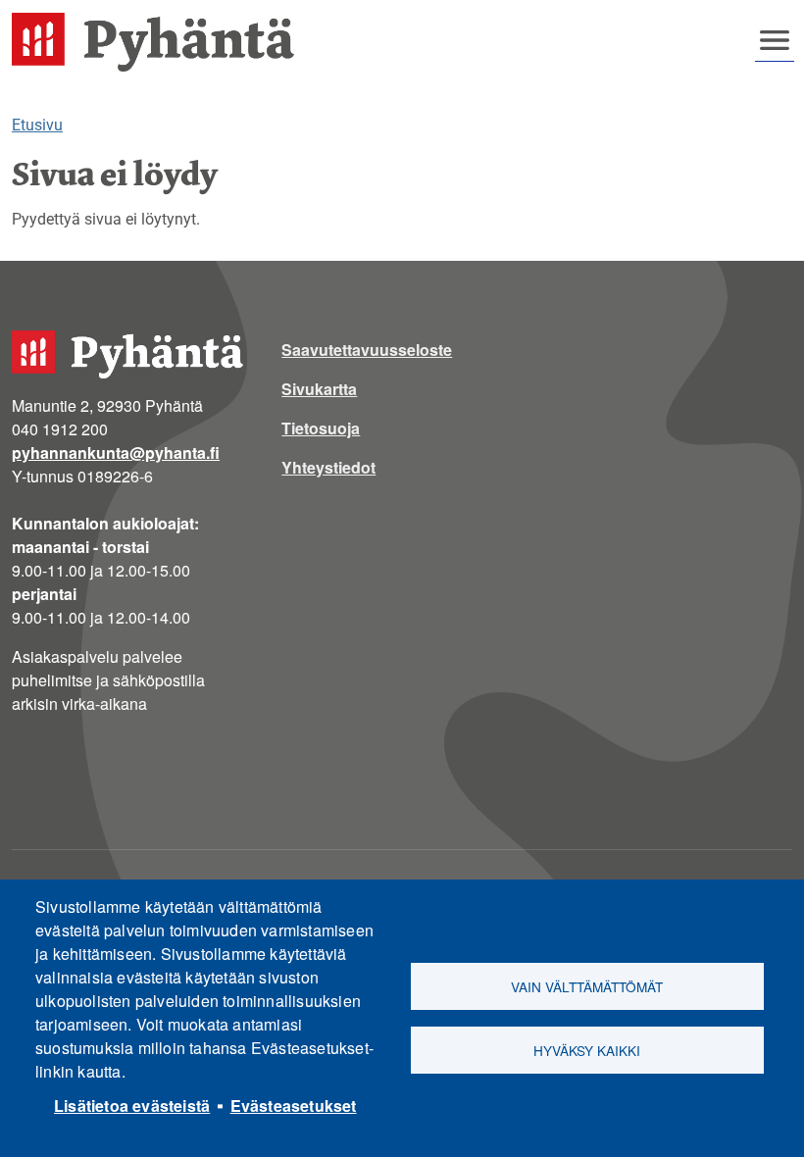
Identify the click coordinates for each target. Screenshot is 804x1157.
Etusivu (37, 125)
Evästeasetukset (293, 1105)
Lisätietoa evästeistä (132, 1105)
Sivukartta (319, 388)
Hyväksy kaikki (586, 1050)
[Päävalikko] (774, 40)
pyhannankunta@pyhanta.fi (116, 452)
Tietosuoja (320, 428)
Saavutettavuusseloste (366, 349)
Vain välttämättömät (587, 986)
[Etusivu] (161, 42)
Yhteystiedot (328, 467)
